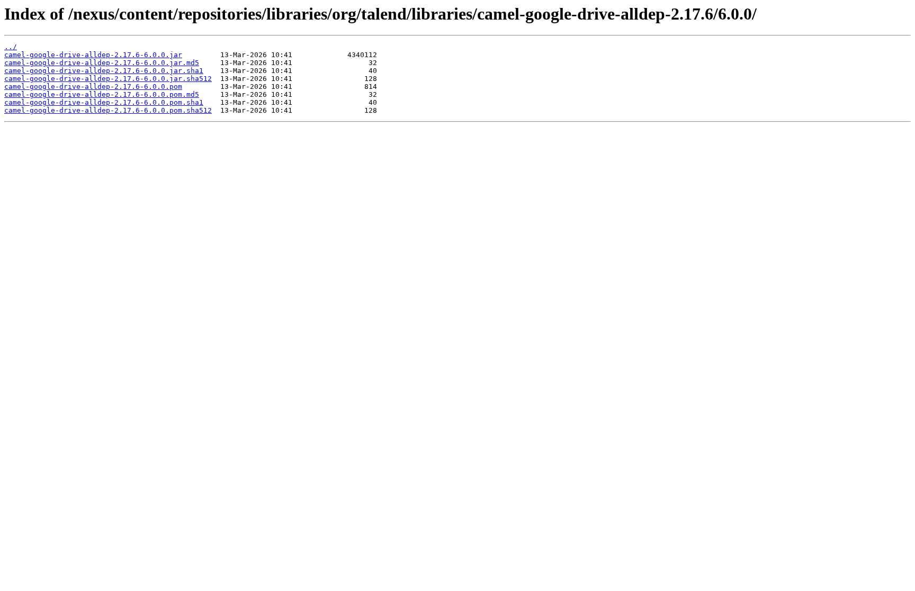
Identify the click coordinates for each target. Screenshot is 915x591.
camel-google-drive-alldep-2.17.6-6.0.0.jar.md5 (101, 63)
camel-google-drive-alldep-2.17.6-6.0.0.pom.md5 (101, 94)
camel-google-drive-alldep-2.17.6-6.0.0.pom (93, 86)
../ (10, 47)
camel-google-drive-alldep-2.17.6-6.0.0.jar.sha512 (108, 79)
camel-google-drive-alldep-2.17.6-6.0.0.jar (93, 55)
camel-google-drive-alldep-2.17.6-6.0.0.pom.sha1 (103, 102)
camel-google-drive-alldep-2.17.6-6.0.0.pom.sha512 (108, 110)
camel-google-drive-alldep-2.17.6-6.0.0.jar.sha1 (103, 71)
